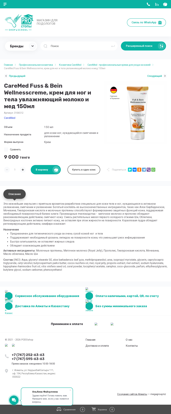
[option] (135, 112)
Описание (14, 194)
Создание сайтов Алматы (132, 394)
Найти (113, 46)
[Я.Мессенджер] (130, 170)
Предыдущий (17, 76)
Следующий (154, 76)
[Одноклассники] (139, 170)
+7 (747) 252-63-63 (28, 355)
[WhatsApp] (153, 170)
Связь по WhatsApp (144, 22)
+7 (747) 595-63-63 (28, 359)
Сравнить (15, 149)
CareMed (9, 118)
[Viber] (149, 170)
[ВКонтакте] (135, 170)
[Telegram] (144, 170)
